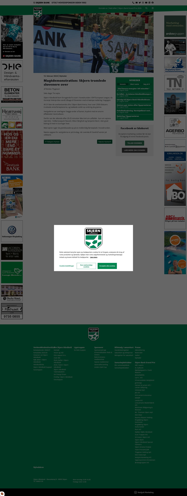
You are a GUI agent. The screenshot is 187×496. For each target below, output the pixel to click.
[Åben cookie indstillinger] (2, 493)
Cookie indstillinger (66, 266)
